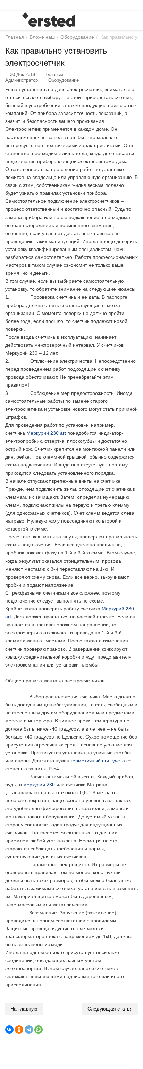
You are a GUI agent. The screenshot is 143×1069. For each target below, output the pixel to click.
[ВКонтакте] (9, 1029)
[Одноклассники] (19, 1029)
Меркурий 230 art (46, 433)
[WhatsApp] (38, 1029)
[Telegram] (29, 1029)
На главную (24, 1009)
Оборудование (63, 80)
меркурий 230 (39, 784)
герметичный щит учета (98, 760)
